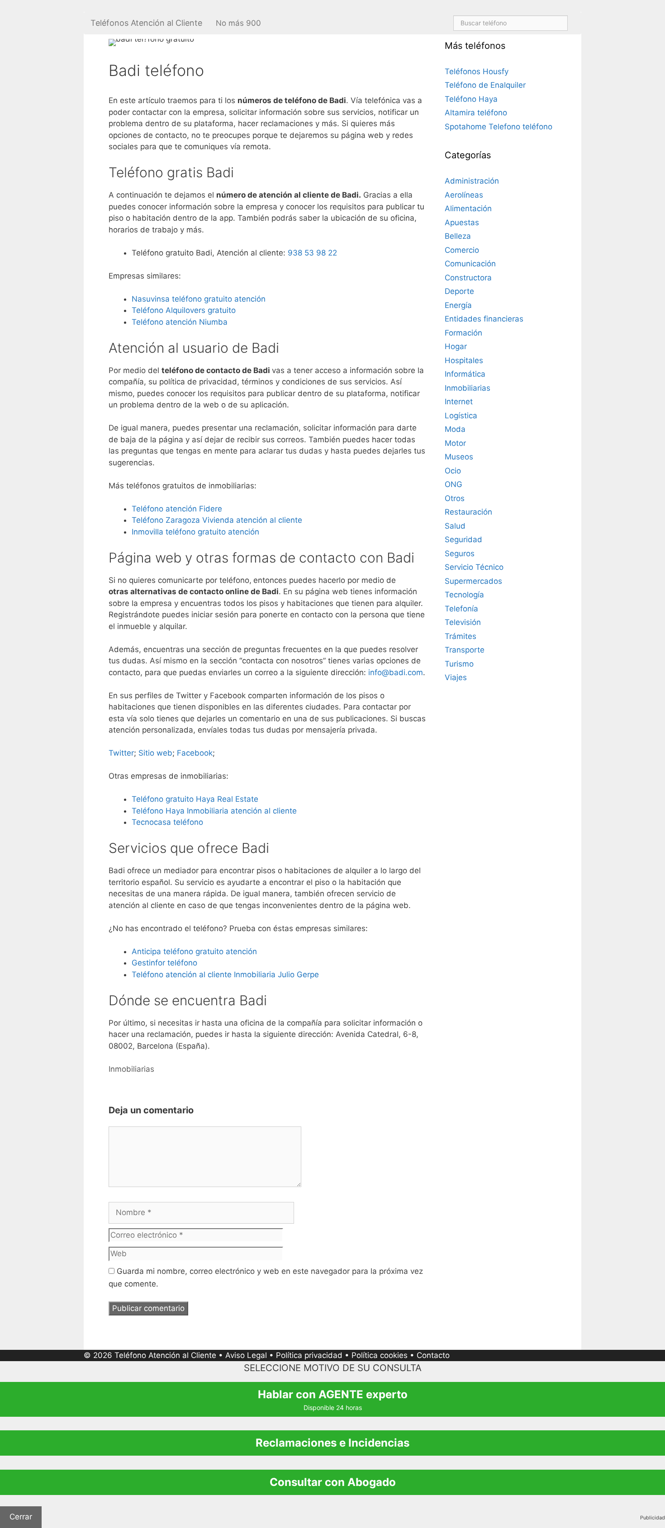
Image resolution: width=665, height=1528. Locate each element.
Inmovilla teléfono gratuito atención (195, 531)
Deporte (459, 291)
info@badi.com (395, 672)
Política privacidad (309, 1355)
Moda (455, 429)
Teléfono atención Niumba (180, 321)
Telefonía (461, 608)
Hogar (456, 346)
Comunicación (470, 263)
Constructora (468, 277)
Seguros (460, 553)
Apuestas (462, 222)
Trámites (460, 636)
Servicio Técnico (474, 567)
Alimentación (468, 208)
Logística (461, 415)
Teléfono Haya (471, 99)
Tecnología (464, 594)
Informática (465, 373)
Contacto (433, 1355)
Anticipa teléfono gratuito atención (194, 951)
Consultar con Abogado (333, 1482)
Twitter (121, 752)
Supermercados (473, 581)
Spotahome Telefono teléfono (498, 126)
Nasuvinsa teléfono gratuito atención (199, 298)
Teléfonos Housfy (476, 71)
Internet (459, 401)
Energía (458, 305)
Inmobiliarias (131, 1069)
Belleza (458, 236)
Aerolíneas (464, 194)
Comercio (462, 250)
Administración (472, 180)
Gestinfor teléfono (164, 962)
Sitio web (155, 752)
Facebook (195, 752)
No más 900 (238, 23)
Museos (459, 456)
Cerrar (21, 1516)
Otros (455, 498)
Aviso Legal (246, 1355)
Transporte (464, 649)
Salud (455, 525)
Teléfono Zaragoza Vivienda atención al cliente (217, 520)
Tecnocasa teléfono (167, 822)
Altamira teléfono (476, 112)
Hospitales (464, 360)
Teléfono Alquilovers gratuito (184, 310)
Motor (455, 443)
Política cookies (380, 1355)
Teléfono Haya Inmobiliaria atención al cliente (214, 810)
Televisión (463, 622)
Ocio (453, 470)
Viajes (456, 677)
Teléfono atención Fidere (177, 508)
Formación (463, 332)
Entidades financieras (484, 318)
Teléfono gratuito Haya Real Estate (195, 799)
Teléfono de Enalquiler (485, 85)
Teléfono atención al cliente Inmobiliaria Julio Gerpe (225, 974)
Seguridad (463, 539)
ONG (453, 484)
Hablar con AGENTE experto (333, 1399)
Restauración (468, 511)
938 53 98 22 (312, 252)
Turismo (459, 663)
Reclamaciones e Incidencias (332, 1442)
